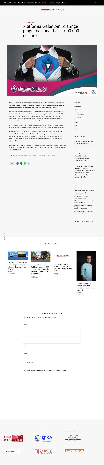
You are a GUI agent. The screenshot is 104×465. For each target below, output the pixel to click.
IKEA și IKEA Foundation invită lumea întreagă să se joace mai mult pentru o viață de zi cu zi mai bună (83, 207)
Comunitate (21, 2)
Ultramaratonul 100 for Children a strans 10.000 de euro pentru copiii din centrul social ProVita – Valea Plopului (40, 269)
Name (25, 346)
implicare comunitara (41, 155)
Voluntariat (51, 2)
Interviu (64, 2)
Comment (25, 324)
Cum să (58, 2)
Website (25, 353)
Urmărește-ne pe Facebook (83, 221)
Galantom (34, 155)
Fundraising (30, 2)
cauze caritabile (16, 155)
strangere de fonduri (51, 155)
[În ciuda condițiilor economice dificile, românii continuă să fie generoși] (86, 266)
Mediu (14, 2)
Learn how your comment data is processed (54, 370)
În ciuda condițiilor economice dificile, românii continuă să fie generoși (85, 287)
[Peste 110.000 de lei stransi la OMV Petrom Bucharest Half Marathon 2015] (63, 256)
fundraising (28, 155)
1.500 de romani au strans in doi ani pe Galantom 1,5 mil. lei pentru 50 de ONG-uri (17, 266)
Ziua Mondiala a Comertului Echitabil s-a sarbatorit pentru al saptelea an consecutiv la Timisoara (84, 192)
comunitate (23, 155)
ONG (9, 2)
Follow (95, 2)
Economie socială (40, 2)
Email (55, 346)
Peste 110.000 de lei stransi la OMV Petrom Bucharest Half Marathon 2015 (63, 267)
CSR (5, 2)
